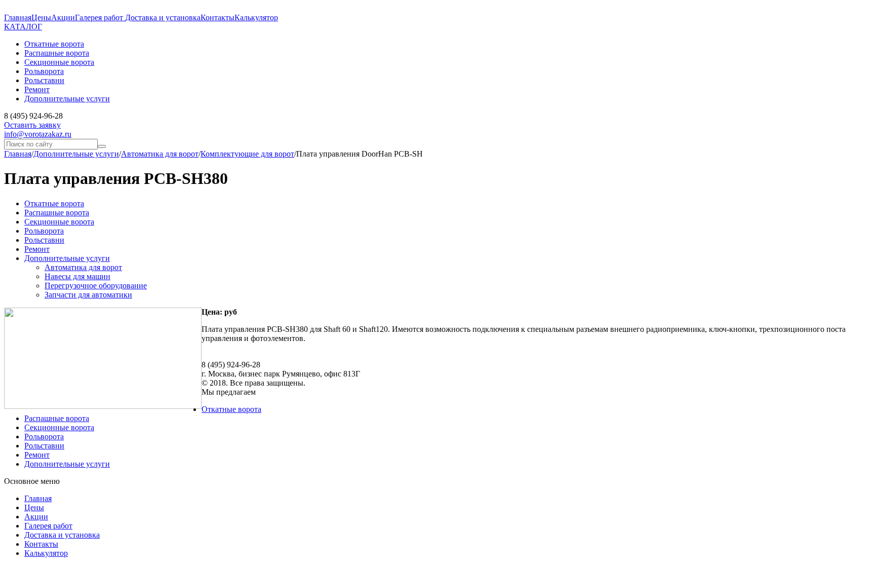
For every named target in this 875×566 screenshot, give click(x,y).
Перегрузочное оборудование (96, 285)
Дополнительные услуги (76, 153)
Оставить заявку (32, 125)
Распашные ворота (56, 212)
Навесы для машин (77, 276)
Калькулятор (256, 17)
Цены (41, 17)
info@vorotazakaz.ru (37, 134)
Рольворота (44, 231)
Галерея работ (100, 17)
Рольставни (44, 240)
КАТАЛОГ (23, 26)
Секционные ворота (59, 221)
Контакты (217, 17)
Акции (63, 17)
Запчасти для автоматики (88, 294)
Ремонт (37, 249)
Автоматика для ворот (159, 153)
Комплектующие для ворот (247, 153)
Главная (17, 17)
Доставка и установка (163, 17)
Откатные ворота (54, 203)
